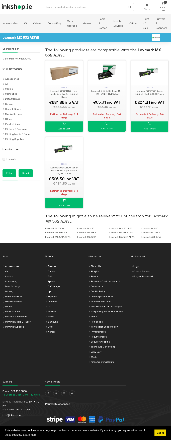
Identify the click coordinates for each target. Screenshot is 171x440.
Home (94, 316)
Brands (95, 276)
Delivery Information (102, 296)
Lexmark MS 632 (86, 232)
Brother (52, 266)
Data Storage (72, 23)
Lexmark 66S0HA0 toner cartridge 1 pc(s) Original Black (64, 94)
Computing (54, 23)
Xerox (51, 331)
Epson (51, 281)
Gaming (87, 23)
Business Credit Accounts (105, 281)
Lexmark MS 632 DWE (121, 232)
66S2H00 (64, 164)
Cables (37, 23)
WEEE (94, 356)
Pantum (52, 311)
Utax (50, 326)
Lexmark (11, 158)
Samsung (53, 321)
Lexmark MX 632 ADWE (122, 236)
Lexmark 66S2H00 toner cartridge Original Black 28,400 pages (64, 170)
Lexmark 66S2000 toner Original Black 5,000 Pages (149, 93)
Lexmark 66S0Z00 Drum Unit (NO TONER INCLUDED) (107, 92)
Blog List (96, 271)
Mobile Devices (118, 23)
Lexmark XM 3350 (151, 236)
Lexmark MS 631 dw (56, 232)
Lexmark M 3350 (54, 228)
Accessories (10, 23)
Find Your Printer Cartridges (106, 306)
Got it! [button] (160, 433)
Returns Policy (99, 336)
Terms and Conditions (103, 346)
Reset (25, 173)
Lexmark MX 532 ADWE (58, 236)
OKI (49, 306)
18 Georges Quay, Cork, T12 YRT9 (21, 394)
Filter (9, 173)
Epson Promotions (101, 301)
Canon (51, 271)
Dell (50, 276)
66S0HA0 (64, 87)
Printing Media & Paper (18, 134)
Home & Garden (103, 23)
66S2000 (150, 87)
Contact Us (97, 286)
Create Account (142, 271)
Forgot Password (143, 276)
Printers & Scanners (161, 23)
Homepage (97, 321)
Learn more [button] (30, 434)
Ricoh (51, 316)
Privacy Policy (98, 331)
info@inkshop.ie (12, 415)
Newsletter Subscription (104, 326)
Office (133, 23)
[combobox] (86, 7)
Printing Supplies (14, 139)
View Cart (96, 351)
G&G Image (54, 286)
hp (49, 291)
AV (25, 23)
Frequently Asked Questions (107, 311)
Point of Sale (146, 23)
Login (136, 266)
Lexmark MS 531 (86, 228)
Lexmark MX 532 (150, 232)
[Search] (129, 7)
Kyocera (52, 296)
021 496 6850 (19, 391)
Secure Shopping (100, 341)
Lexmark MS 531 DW (120, 228)
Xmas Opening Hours (102, 361)
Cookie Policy (98, 291)
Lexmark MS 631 (150, 228)
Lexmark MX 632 (86, 236)
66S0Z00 (107, 87)
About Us (96, 266)
